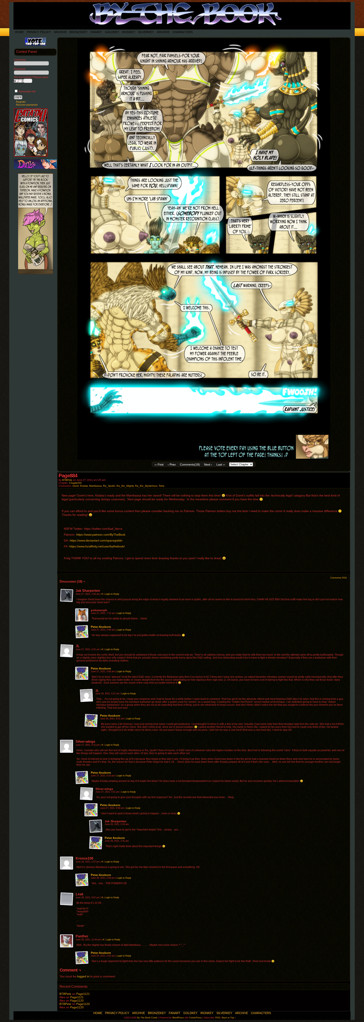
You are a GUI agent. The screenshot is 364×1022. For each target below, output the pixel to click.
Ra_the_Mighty (125, 485)
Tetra (161, 485)
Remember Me (27, 91)
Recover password (26, 104)
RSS (217, 1017)
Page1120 (77, 1000)
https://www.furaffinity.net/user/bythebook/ (97, 546)
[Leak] (67, 899)
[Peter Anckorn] (82, 637)
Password (19, 69)
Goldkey (112, 32)
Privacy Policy (39, 32)
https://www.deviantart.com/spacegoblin (96, 540)
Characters (183, 32)
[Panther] (67, 941)
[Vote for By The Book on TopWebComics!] (35, 45)
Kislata (84, 485)
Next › (208, 464)
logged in (83, 976)
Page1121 (83, 993)
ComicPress (195, 1017)
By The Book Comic (147, 1017)
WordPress (178, 1017)
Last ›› (220, 464)
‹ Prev (172, 464)
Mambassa (95, 485)
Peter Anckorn (101, 626)
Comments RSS (338, 577)
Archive (60, 32)
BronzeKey (78, 32)
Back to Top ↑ (229, 1017)
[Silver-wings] (67, 746)
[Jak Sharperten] (67, 595)
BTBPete (67, 480)
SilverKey (146, 32)
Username (20, 59)
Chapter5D (75, 483)
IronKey (128, 32)
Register (21, 101)
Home (19, 32)
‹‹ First (159, 464)
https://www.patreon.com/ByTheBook (100, 534)
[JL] (67, 651)
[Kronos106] (67, 863)
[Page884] (203, 458)
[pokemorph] (82, 615)
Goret (75, 485)
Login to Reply (112, 594)
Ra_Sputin (109, 485)
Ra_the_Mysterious (146, 485)
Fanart (96, 32)
